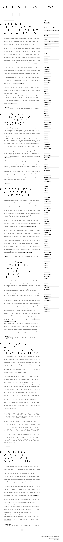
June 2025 (46, 87)
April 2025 (46, 91)
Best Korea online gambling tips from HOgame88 (21, 348)
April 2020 (46, 219)
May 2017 (46, 283)
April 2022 (46, 166)
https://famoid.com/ (7, 520)
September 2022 (47, 155)
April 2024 (46, 113)
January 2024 (47, 120)
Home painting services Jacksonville (29, 226)
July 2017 (46, 278)
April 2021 (46, 192)
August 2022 (47, 157)
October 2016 (47, 298)
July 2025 (46, 84)
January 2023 (47, 146)
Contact (8, 14)
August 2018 (47, 261)
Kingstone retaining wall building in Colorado (20, 118)
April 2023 (46, 139)
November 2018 (47, 254)
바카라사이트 (23, 417)
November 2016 (47, 296)
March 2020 (46, 221)
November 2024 (47, 102)
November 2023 (47, 124)
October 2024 (47, 104)
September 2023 (47, 128)
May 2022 (46, 164)
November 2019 (47, 230)
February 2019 (47, 247)
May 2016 (46, 305)
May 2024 (46, 111)
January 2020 (47, 225)
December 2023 (47, 122)
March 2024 (46, 115)
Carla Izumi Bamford (54, 538)
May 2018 (46, 265)
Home (7, 256)
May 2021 (46, 190)
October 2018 (47, 256)
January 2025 (47, 98)
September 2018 (47, 258)
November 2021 (47, 177)
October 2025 (47, 78)
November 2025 (47, 76)
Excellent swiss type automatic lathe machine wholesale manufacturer (51, 43)
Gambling (8, 446)
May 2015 (46, 307)
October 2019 (47, 232)
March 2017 (46, 287)
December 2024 (47, 100)
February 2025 (47, 95)
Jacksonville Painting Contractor (26, 252)
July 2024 (46, 106)
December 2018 (47, 252)
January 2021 (47, 199)
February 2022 (47, 170)
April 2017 (46, 285)
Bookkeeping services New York (18, 83)
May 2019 (46, 243)
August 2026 (47, 56)
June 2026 (46, 60)
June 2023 (46, 135)
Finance (7, 107)
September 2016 (47, 300)
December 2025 (47, 73)
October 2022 (47, 153)
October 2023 (47, 126)
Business (8, 183)
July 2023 (46, 133)
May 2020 (46, 217)
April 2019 (46, 245)
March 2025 (46, 93)
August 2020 (47, 210)
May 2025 (46, 89)
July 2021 (46, 186)
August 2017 (47, 276)
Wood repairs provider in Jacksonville (19, 192)
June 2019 (46, 241)
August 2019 (47, 236)
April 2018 (46, 267)
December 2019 (47, 228)
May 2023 (46, 137)
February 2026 (47, 69)
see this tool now (36, 495)
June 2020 (46, 214)
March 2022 (46, 168)
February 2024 (47, 117)
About (16, 14)
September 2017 (47, 274)
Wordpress (56, 539)
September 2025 (47, 80)
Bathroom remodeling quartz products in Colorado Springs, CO (17, 269)
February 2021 (47, 197)
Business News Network (31, 6)
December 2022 (47, 148)
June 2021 (46, 188)
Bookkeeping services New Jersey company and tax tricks (21, 28)
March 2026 (46, 67)
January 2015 (47, 311)
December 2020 (47, 201)
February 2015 (47, 309)
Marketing (8, 524)
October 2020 (47, 206)
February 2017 (47, 289)
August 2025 (47, 82)
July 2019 (46, 239)
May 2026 (46, 62)
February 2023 (47, 144)
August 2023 (47, 131)
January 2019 (47, 250)
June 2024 (46, 109)
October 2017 (47, 272)
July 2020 (46, 212)
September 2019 (47, 234)
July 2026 (46, 58)
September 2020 (47, 208)
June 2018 (46, 263)
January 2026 (47, 71)
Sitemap (24, 14)
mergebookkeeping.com (12, 103)
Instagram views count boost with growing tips (18, 456)
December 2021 (47, 175)
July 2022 (46, 159)
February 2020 (47, 223)
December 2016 (47, 294)
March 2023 (46, 142)
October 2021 (47, 179)
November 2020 (47, 203)
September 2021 (47, 181)
